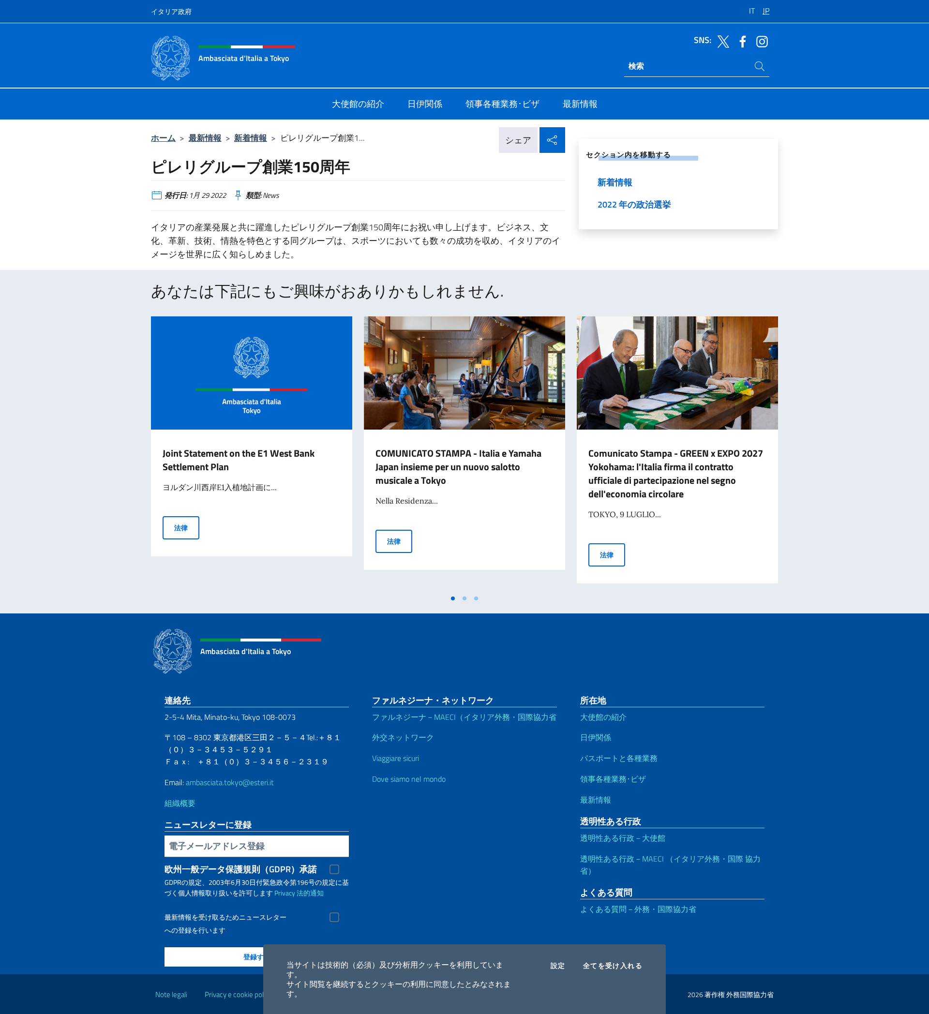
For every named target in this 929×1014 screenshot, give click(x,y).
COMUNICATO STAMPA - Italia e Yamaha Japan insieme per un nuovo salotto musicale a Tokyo (458, 467)
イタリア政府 (171, 11)
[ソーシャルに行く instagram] (759, 40)
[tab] (453, 598)
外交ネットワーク (403, 737)
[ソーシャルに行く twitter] (721, 40)
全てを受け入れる (613, 965)
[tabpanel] (251, 452)
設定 (558, 965)
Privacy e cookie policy (238, 994)
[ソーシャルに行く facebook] (740, 40)
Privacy (284, 893)
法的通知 (310, 893)
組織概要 (180, 803)
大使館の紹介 (603, 717)
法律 (186, 527)
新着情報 (250, 138)
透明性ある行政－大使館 (622, 838)
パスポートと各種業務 (619, 758)
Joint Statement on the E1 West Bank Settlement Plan (239, 460)
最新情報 (205, 138)
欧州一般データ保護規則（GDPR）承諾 (241, 869)
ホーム (163, 138)
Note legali (171, 994)
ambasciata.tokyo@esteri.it (230, 782)
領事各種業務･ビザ (613, 779)
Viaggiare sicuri (395, 758)
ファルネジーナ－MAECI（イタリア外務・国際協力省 (464, 717)
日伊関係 (595, 737)
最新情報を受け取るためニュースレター (225, 917)
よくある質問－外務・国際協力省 (638, 909)
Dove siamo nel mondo (409, 779)
